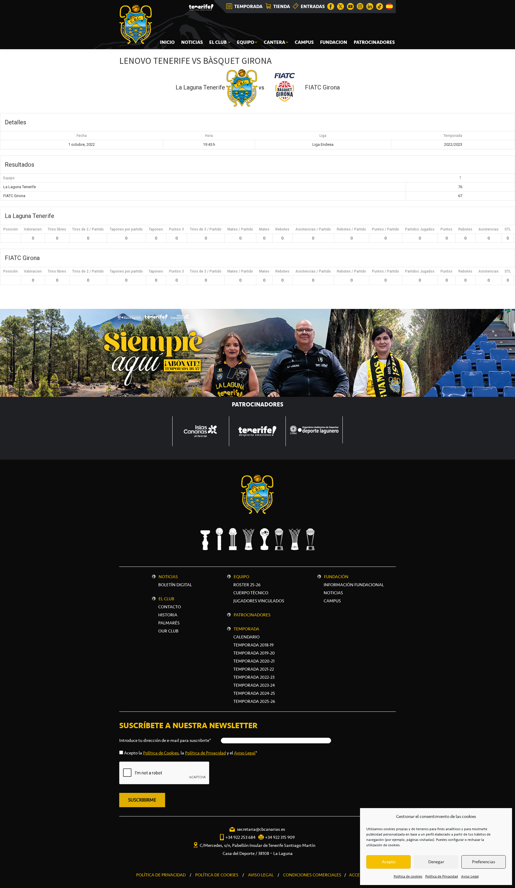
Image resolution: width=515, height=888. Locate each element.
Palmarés (169, 622)
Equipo (241, 576)
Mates (264, 229)
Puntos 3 (176, 229)
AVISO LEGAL (261, 874)
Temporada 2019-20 (254, 653)
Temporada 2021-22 (253, 669)
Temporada (246, 628)
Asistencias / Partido (313, 229)
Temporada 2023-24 (254, 685)
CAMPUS (332, 600)
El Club (166, 598)
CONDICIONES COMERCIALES (312, 874)
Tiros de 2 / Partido (88, 229)
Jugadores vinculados (258, 600)
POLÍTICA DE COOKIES (216, 874)
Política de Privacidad (441, 876)
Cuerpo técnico (250, 592)
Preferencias (483, 861)
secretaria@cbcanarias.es (261, 829)
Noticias (168, 576)
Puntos (446, 229)
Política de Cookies (161, 752)
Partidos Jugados (420, 229)
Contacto (169, 606)
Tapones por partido (126, 229)
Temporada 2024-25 (254, 693)
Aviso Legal (470, 876)
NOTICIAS (333, 592)
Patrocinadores (252, 614)
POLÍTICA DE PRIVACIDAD (161, 874)
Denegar (436, 861)
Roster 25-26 (246, 584)
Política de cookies (408, 876)
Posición (10, 229)
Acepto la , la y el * (190, 752)
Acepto (388, 861)
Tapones (156, 229)
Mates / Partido (240, 229)
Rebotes (282, 229)
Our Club (168, 631)
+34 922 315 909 (280, 837)
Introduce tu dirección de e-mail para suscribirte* (165, 740)
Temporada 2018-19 (253, 645)
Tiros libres (57, 229)
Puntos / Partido (385, 229)
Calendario (246, 637)
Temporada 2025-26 (254, 701)
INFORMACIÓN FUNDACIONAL (354, 584)
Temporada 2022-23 (253, 677)
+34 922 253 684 (240, 837)
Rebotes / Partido (351, 229)
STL (508, 229)
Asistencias (488, 229)
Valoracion (33, 229)
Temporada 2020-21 (253, 661)
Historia (167, 614)
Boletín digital (175, 584)
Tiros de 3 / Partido (205, 229)
